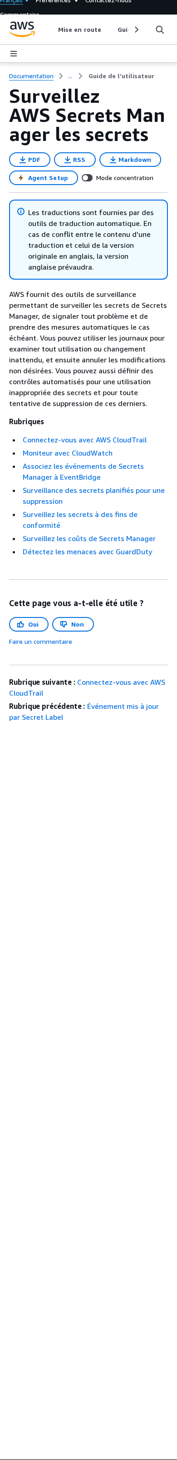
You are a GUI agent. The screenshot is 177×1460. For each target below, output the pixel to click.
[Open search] (160, 29)
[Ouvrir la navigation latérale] (13, 53)
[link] (121, 75)
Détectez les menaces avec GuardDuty (87, 551)
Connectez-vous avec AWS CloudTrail (85, 439)
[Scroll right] (136, 29)
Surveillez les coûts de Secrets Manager (89, 538)
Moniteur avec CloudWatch (68, 452)
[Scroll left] (51, 29)
